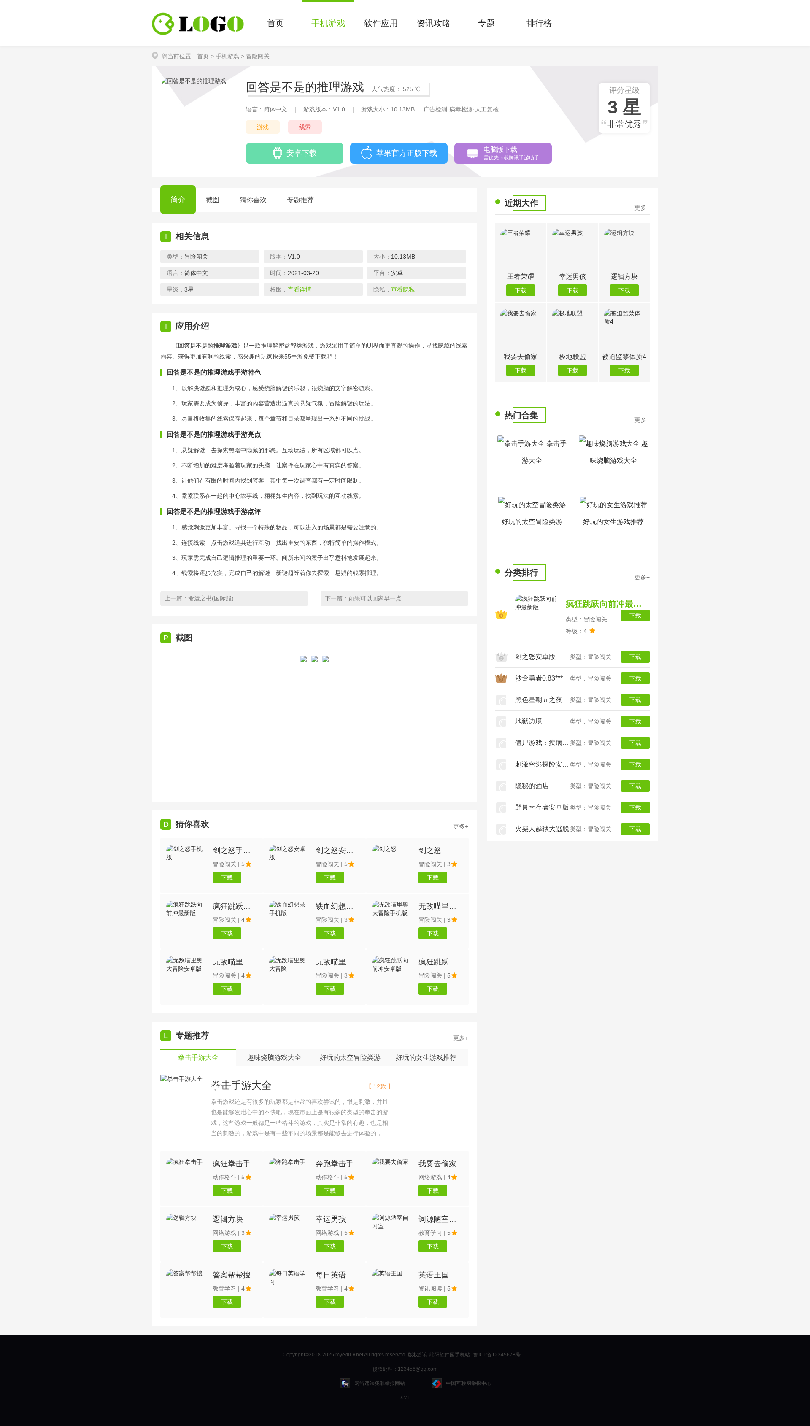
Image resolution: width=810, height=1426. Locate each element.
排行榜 (539, 23)
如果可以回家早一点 (375, 598)
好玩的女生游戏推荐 (613, 521)
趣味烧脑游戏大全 (619, 452)
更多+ (460, 1037)
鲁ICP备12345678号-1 (499, 1355)
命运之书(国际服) (211, 598)
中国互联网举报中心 (468, 1383)
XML (405, 1398)
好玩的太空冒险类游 (532, 521)
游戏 (263, 127)
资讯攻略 (434, 23)
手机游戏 (328, 23)
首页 (275, 23)
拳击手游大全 (241, 1085)
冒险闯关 (258, 56)
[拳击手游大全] (181, 1079)
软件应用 (381, 23)
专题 (486, 23)
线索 (305, 127)
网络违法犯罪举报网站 (379, 1383)
